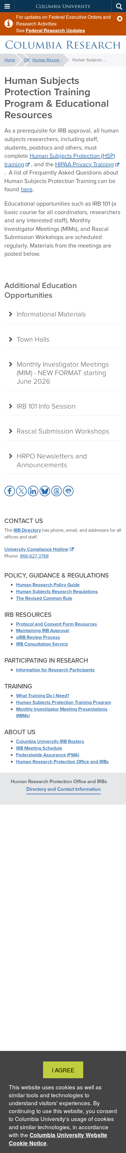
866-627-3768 (34, 556)
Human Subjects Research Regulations (57, 591)
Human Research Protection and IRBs (51, 60)
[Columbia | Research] (63, 45)
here (27, 189)
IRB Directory (27, 530)
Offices (27, 60)
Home (9, 60)
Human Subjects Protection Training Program (63, 702)
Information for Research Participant (54, 669)
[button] (119, 18)
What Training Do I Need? (42, 695)
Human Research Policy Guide (48, 584)
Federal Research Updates (55, 30)
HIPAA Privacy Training (84, 164)
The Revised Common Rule (44, 598)
